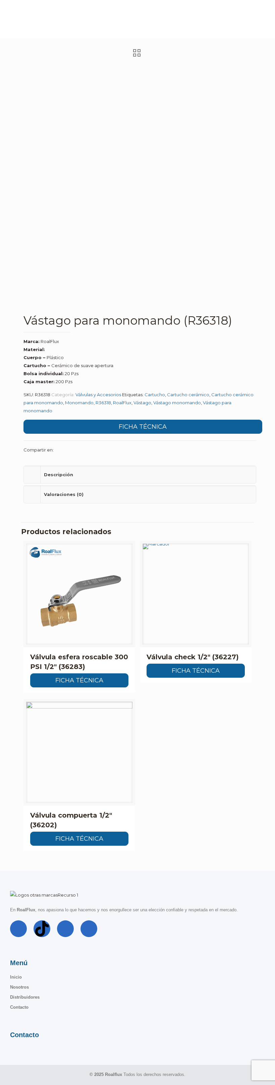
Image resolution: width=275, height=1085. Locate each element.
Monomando (79, 402)
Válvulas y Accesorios (98, 394)
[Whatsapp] (88, 928)
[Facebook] (18, 928)
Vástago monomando (177, 402)
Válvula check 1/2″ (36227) (193, 657)
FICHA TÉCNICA (143, 426)
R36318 (103, 402)
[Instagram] (65, 928)
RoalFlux (122, 402)
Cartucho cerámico (188, 394)
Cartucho (155, 394)
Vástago (142, 402)
